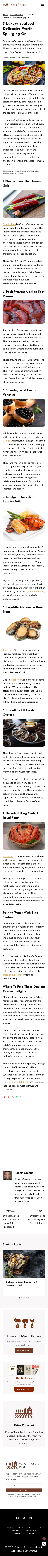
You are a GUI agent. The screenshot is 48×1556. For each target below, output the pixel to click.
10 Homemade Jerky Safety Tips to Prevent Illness (36, 1217)
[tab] (19, 1297)
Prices (9, 1528)
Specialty (19, 1533)
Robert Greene (9, 57)
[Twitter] (24, 1518)
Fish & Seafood (23, 57)
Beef (31, 1528)
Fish (40, 1528)
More (31, 1533)
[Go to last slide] (6, 1273)
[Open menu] (42, 4)
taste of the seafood (13, 974)
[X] (12, 1096)
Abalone (7, 650)
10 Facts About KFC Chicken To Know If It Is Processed (11, 1219)
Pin (6, 64)
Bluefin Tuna (9, 224)
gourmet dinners (35, 591)
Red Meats (31, 1530)
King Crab (8, 856)
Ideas (20, 1528)
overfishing (16, 679)
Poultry (16, 1530)
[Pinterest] (4, 1096)
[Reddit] (8, 1096)
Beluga (6, 440)
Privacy (18, 1547)
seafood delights (20, 1082)
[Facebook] (21, 1096)
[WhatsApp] (17, 1096)
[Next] (41, 1273)
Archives (28, 1547)
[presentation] (24, 1264)
